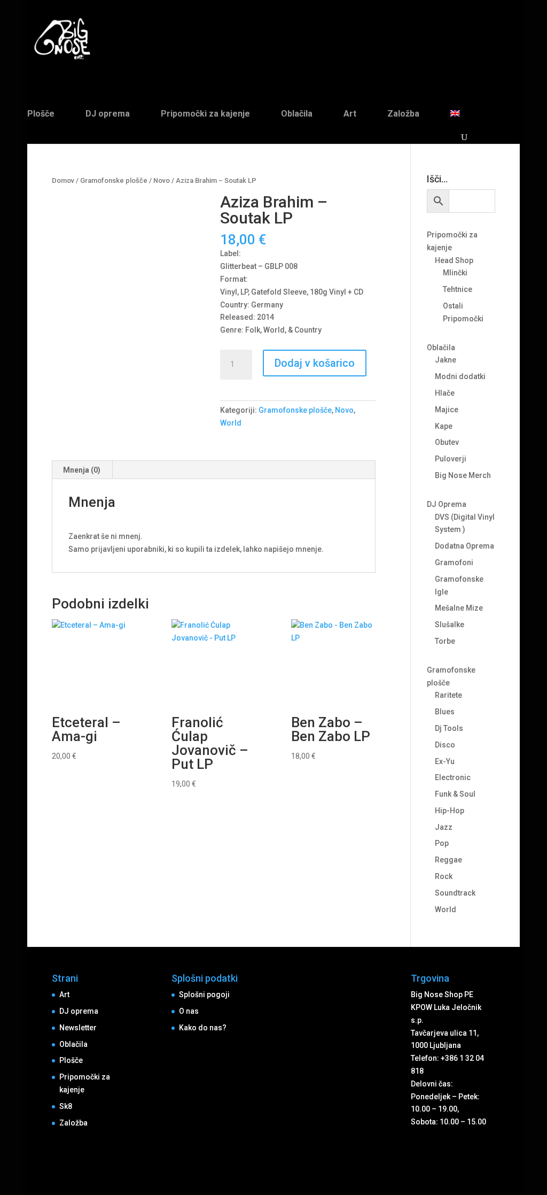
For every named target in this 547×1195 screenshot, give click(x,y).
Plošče (40, 114)
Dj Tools (449, 728)
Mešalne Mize (459, 608)
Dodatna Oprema (464, 546)
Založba (403, 114)
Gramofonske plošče (113, 180)
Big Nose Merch (463, 475)
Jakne (445, 360)
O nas (189, 1011)
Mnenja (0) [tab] (81, 470)
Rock (443, 876)
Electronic (453, 777)
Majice (446, 409)
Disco (445, 745)
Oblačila (296, 114)
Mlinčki (455, 272)
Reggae (448, 859)
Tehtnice (457, 289)
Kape (443, 426)
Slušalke (449, 624)
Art (349, 114)
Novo (161, 180)
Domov (63, 180)
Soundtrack (455, 893)
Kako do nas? (202, 1027)
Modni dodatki (460, 376)
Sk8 (65, 1106)
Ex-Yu (445, 761)
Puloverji (450, 458)
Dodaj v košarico (315, 363)
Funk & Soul (455, 794)
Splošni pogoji (204, 994)
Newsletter (78, 1027)
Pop (442, 843)
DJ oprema (107, 114)
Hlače (445, 393)
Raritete (448, 695)
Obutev (447, 442)
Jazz (443, 827)
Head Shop (454, 260)
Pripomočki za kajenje (205, 114)
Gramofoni (454, 562)
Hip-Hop (449, 810)
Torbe (445, 641)
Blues (445, 711)
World (230, 423)
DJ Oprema (446, 504)
